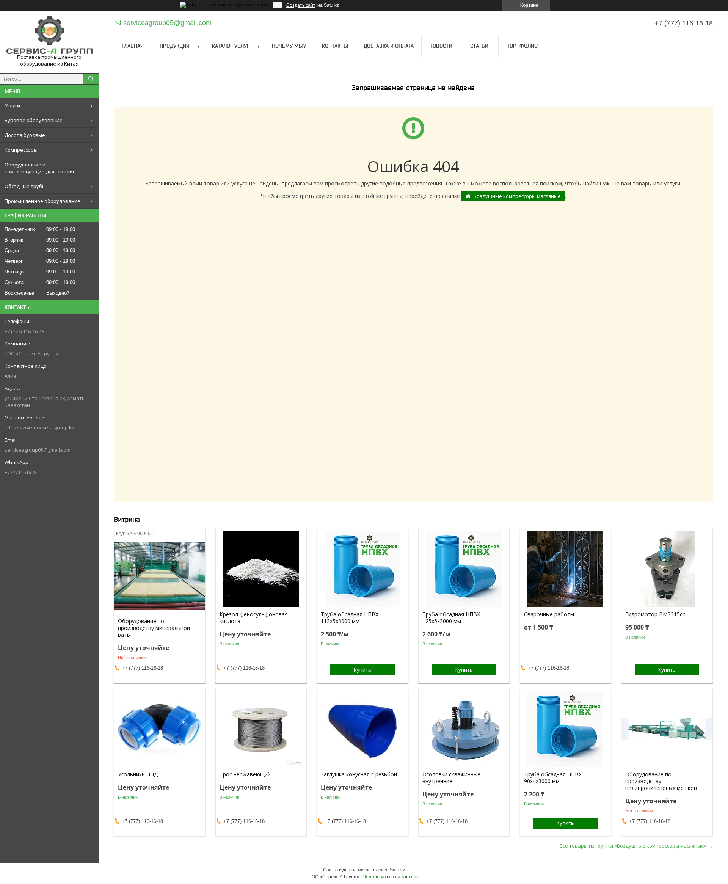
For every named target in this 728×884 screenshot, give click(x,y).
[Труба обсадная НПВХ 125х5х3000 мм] (464, 569)
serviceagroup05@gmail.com (38, 449)
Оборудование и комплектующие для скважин (40, 168)
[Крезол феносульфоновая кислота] (261, 569)
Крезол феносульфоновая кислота (254, 618)
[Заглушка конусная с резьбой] (362, 729)
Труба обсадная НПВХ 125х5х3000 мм (451, 618)
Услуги (12, 105)
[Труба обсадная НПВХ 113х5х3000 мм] (362, 569)
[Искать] (91, 79)
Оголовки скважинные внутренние (451, 778)
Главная (133, 46)
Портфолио (522, 46)
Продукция (175, 46)
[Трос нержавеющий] (261, 729)
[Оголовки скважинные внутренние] (464, 729)
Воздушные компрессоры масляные (517, 196)
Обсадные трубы (25, 186)
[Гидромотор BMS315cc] (666, 569)
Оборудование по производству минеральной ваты (154, 628)
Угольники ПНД (138, 774)
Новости (440, 46)
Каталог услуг (230, 46)
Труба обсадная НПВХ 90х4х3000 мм (553, 778)
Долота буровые (25, 135)
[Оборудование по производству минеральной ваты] (159, 576)
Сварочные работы (549, 614)
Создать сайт (300, 5)
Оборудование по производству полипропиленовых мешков (661, 781)
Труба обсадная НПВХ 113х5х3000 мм (349, 618)
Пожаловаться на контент (390, 876)
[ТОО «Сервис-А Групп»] (49, 35)
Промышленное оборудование (42, 201)
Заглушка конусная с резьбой (359, 774)
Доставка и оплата (389, 46)
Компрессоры (21, 149)
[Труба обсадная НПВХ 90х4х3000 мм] (565, 729)
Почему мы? (289, 46)
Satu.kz (397, 870)
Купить (362, 669)
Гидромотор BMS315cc (655, 614)
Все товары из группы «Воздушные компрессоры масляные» (633, 845)
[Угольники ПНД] (159, 729)
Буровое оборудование (34, 120)
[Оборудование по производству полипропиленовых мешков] (666, 729)
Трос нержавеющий (245, 774)
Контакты (335, 46)
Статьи (479, 46)
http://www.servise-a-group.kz (39, 427)
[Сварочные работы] (565, 569)
